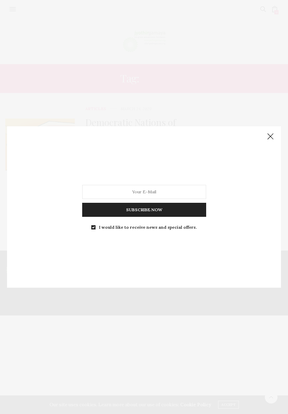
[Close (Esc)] (270, 137)
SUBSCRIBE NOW (144, 209)
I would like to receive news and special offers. (148, 227)
